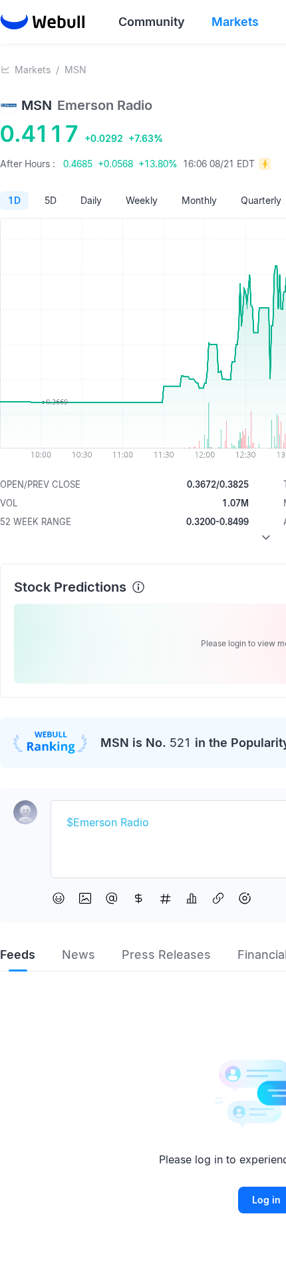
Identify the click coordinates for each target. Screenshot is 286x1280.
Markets (33, 69)
